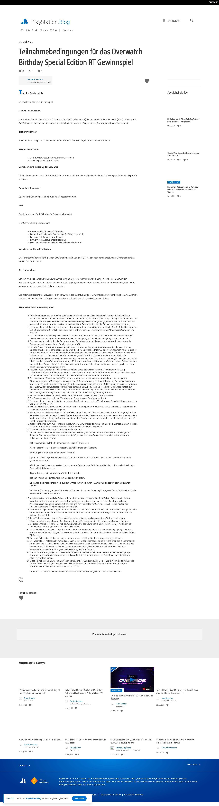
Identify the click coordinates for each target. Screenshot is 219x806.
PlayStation (50, 21)
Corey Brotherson (169, 747)
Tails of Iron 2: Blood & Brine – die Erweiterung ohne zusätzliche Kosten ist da (177, 691)
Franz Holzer (29, 698)
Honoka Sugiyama (123, 747)
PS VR (35, 30)
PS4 (28, 30)
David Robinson (31, 744)
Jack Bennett (167, 698)
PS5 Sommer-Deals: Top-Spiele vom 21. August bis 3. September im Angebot (39, 691)
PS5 (22, 30)
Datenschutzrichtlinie (111, 794)
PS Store (44, 30)
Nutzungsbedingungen (86, 794)
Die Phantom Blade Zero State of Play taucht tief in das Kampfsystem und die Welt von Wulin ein (182, 189)
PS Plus (53, 30)
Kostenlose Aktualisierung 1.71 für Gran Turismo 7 (41, 739)
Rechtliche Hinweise (133, 794)
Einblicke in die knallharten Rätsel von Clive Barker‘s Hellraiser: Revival (175, 741)
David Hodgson (76, 701)
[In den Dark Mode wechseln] (164, 20)
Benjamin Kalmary (35, 79)
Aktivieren (79, 798)
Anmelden (174, 20)
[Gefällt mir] (178, 126)
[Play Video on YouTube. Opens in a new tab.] (147, 689)
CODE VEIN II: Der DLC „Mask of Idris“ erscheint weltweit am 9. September (131, 741)
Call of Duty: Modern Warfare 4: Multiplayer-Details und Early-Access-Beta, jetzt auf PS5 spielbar (84, 692)
